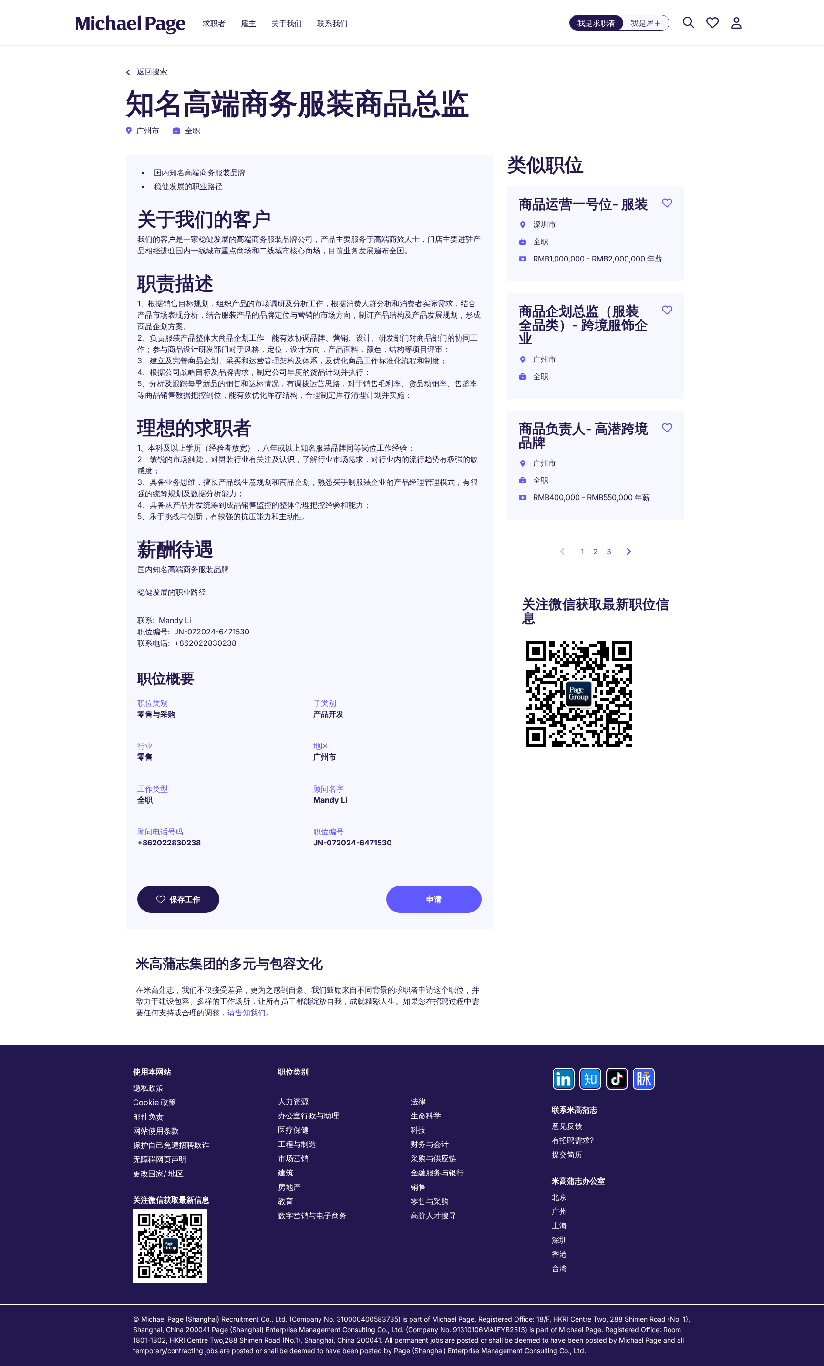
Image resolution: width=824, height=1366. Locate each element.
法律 (418, 1101)
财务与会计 (430, 1144)
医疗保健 (293, 1130)
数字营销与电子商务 (312, 1215)
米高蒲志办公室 (578, 1180)
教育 (285, 1201)
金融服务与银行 (437, 1172)
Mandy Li (330, 799)
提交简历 (567, 1154)
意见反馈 (567, 1126)
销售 (418, 1187)
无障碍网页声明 (159, 1159)
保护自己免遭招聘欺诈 (171, 1145)
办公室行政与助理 (308, 1115)
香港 (559, 1254)
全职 (145, 799)
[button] (146, 71)
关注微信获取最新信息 (171, 1200)
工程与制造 (297, 1144)
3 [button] (609, 551)
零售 (145, 757)
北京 (559, 1197)
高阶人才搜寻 (433, 1215)
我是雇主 (646, 23)
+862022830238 (169, 842)
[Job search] (688, 23)
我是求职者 (596, 23)
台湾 (559, 1268)
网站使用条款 (156, 1130)
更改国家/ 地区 (158, 1173)
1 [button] (585, 554)
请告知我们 (246, 1012)
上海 (559, 1225)
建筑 (285, 1172)
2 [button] (595, 551)
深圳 (559, 1240)
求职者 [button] (214, 23)
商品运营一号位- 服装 (583, 204)
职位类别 (293, 1071)
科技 (418, 1130)
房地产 (289, 1187)
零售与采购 (156, 714)
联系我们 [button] (332, 23)
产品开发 (328, 714)
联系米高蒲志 (574, 1110)
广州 (559, 1211)
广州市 (324, 757)
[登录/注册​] (736, 23)
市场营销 (293, 1158)
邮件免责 (148, 1116)
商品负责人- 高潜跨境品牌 (583, 436)
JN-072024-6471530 (352, 842)
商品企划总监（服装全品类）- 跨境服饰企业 (583, 325)
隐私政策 (148, 1088)
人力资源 (293, 1101)
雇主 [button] (248, 23)
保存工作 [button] (185, 899)
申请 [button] (434, 899)
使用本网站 (152, 1071)
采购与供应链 (433, 1158)
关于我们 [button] (286, 23)
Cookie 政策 (154, 1102)
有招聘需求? (573, 1140)
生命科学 (426, 1115)
